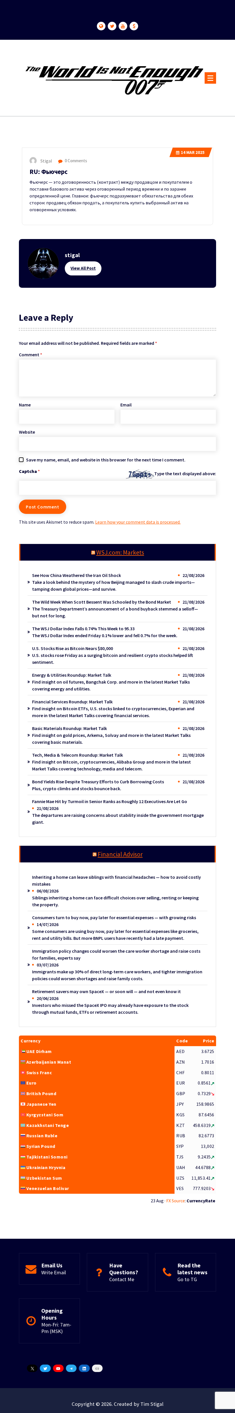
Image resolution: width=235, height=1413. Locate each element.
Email (126, 405)
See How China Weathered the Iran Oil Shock (76, 575)
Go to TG (187, 1279)
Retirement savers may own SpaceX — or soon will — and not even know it (106, 991)
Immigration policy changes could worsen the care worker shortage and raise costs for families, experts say (116, 954)
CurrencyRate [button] (201, 1200)
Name (25, 405)
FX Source (175, 1200)
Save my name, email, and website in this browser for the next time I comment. (105, 460)
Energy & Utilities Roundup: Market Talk (71, 675)
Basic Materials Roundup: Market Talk (69, 728)
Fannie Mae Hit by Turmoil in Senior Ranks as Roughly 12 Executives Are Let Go (109, 801)
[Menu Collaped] (210, 78)
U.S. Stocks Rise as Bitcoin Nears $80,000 (72, 648)
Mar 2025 (193, 152)
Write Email (53, 1272)
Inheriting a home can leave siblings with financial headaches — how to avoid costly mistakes (116, 880)
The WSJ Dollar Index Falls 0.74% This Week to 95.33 (83, 628)
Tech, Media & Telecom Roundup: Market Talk (77, 755)
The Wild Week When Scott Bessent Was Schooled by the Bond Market (101, 602)
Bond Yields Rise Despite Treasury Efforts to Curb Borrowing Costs (98, 781)
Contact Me (121, 1279)
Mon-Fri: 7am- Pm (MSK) (56, 1327)
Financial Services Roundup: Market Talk (72, 701)
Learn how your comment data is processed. (138, 522)
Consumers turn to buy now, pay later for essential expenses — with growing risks (114, 917)
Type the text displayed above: (185, 473)
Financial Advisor (120, 854)
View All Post (83, 268)
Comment (30, 354)
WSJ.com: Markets (120, 552)
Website (27, 432)
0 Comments (75, 160)
